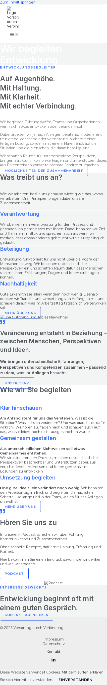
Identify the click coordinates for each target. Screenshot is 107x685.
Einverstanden (75, 680)
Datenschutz (53, 644)
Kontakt (53, 652)
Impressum (54, 639)
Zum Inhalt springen (18, 2)
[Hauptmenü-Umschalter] (14, 34)
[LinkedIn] (53, 660)
